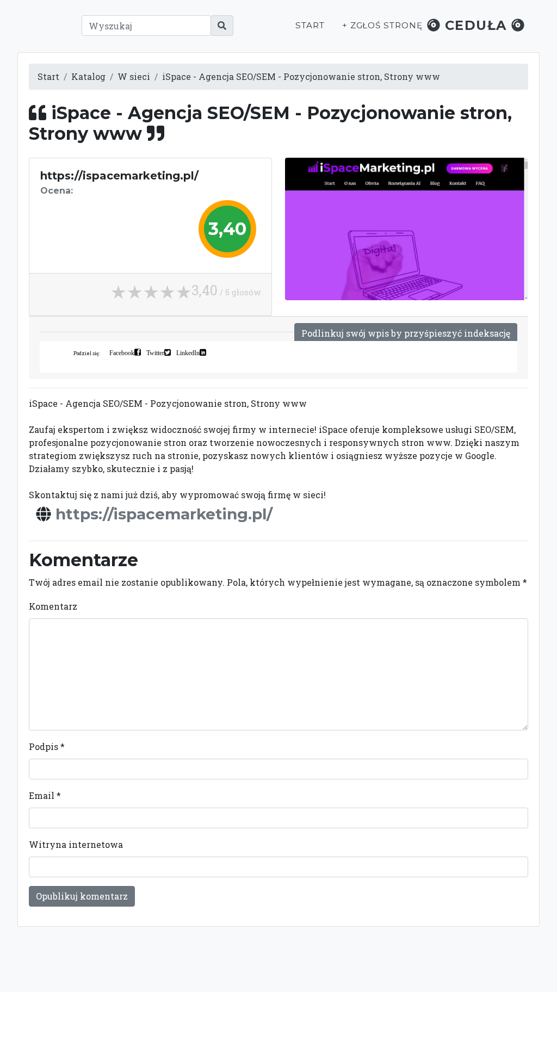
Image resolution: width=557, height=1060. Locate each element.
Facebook (121, 352)
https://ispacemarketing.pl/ (164, 514)
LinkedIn (188, 352)
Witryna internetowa (76, 844)
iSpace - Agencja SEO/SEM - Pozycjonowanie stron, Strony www (301, 76)
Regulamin (398, 1031)
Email (45, 795)
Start (310, 25)
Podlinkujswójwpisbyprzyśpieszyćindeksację (405, 333)
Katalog (88, 76)
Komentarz (53, 606)
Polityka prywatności (428, 1020)
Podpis (47, 746)
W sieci (133, 76)
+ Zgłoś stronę (382, 25)
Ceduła (475, 25)
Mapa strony (454, 1031)
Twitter (155, 352)
